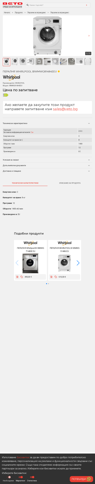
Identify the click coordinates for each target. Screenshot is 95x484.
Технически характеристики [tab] (25, 183)
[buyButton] (17, 277)
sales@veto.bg (65, 109)
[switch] (21, 477)
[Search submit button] (86, 5)
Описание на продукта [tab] (70, 183)
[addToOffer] (22, 277)
